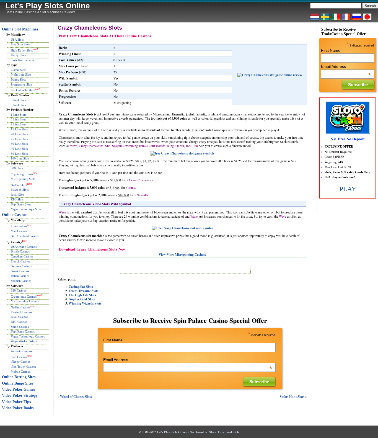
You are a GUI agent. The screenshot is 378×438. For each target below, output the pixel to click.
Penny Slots (18, 55)
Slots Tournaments (22, 60)
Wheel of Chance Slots (76, 396)
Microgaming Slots (23, 179)
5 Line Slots (18, 119)
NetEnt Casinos (20, 307)
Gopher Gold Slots (82, 299)
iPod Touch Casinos (23, 366)
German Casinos (21, 266)
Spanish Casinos (21, 280)
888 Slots (17, 168)
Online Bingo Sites (17, 383)
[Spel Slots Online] (325, 20)
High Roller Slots (22, 50)
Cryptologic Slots (22, 174)
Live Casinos (19, 226)
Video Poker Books (17, 408)
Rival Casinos (19, 316)
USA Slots (17, 39)
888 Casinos (18, 290)
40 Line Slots (19, 148)
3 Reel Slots (18, 100)
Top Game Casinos (23, 331)
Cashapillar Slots (81, 286)
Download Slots (228, 432)
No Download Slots (203, 432)
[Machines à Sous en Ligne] (346, 20)
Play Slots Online (175, 432)
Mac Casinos (19, 231)
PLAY (348, 189)
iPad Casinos (19, 357)
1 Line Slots (18, 114)
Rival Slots (17, 194)
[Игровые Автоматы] (356, 20)
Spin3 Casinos (20, 326)
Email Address (187, 359)
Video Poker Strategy (20, 395)
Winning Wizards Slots (85, 303)
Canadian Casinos (22, 256)
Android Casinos (21, 351)
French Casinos (20, 261)
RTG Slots (17, 199)
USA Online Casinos (24, 246)
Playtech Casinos (21, 312)
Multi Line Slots (21, 74)
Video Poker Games (18, 389)
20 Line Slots (19, 134)
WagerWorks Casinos (24, 341)
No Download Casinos (25, 236)
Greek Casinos (20, 271)
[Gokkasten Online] (314, 20)
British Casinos (20, 251)
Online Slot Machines (20, 29)
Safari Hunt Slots (292, 396)
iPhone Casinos (20, 361)
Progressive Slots (21, 84)
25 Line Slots (19, 139)
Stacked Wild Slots (23, 90)
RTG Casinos (19, 321)
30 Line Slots (19, 143)
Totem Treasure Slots (84, 290)
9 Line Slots (18, 124)
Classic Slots (18, 69)
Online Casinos (14, 215)
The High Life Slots (82, 295)
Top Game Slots (21, 204)
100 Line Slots (20, 158)
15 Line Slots (19, 129)
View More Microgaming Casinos (182, 254)
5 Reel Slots (18, 105)
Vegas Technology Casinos (28, 336)
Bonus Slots (18, 79)
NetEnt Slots (19, 185)
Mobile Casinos (20, 371)
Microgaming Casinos (25, 301)
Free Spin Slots (20, 44)
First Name (113, 340)
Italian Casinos (20, 275)
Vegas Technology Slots (26, 209)
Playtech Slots (20, 189)
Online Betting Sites (18, 377)
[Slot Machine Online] (335, 20)
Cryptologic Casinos (24, 296)
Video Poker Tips (16, 402)
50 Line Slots (19, 153)
